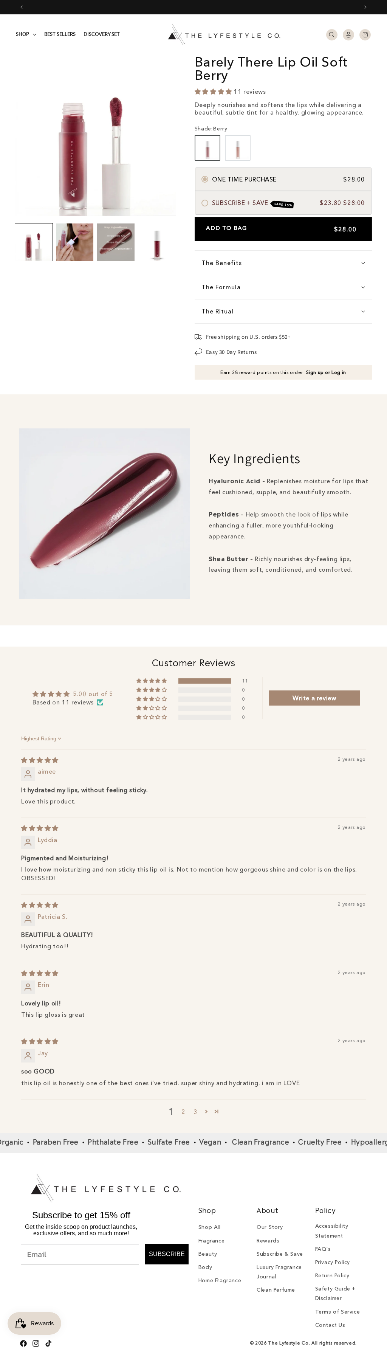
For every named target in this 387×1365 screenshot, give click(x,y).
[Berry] (207, 148)
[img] (40, 760)
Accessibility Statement (331, 1230)
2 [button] (183, 1111)
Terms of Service (337, 1311)
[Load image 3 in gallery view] (116, 242)
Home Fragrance (219, 1280)
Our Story (270, 1227)
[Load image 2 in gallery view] (75, 242)
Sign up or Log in (326, 372)
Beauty (207, 1253)
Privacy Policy (332, 1262)
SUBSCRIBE (167, 1254)
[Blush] (238, 148)
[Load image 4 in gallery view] (157, 242)
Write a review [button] (314, 698)
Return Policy (332, 1275)
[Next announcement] (365, 7)
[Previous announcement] (21, 7)
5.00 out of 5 (93, 694)
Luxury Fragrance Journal (279, 1272)
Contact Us (330, 1325)
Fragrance (211, 1240)
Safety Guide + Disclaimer (335, 1293)
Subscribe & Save (280, 1253)
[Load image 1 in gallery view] (34, 242)
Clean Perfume (276, 1289)
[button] (332, 34)
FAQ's (323, 1249)
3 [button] (196, 1111)
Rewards (268, 1240)
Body (205, 1267)
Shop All (209, 1227)
